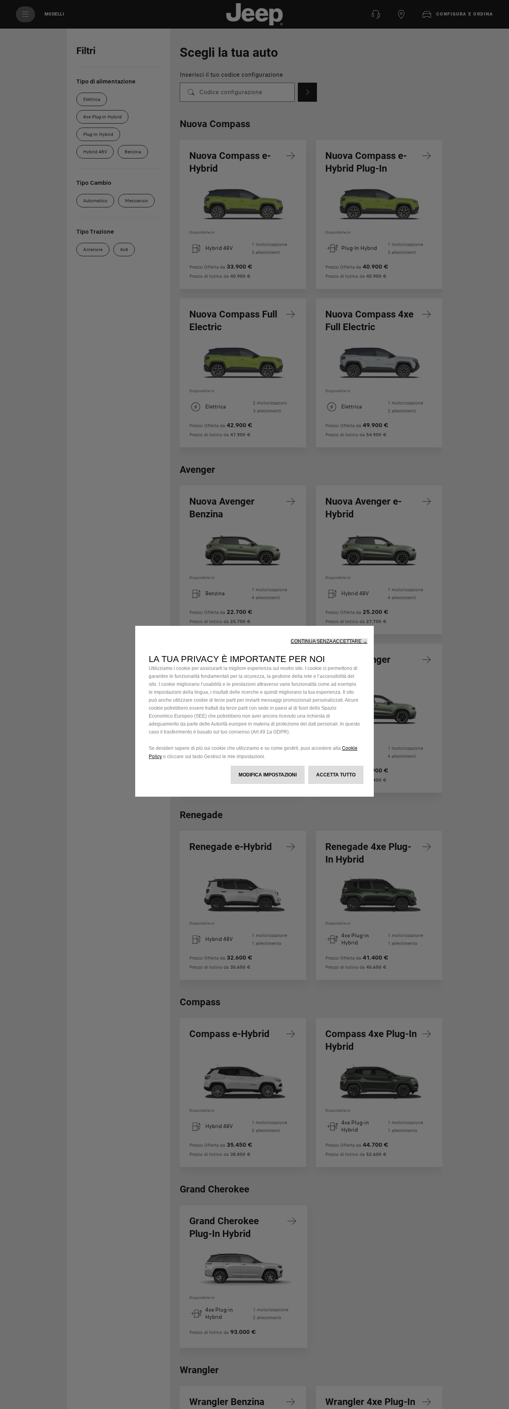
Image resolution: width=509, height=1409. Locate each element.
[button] (329, 641)
